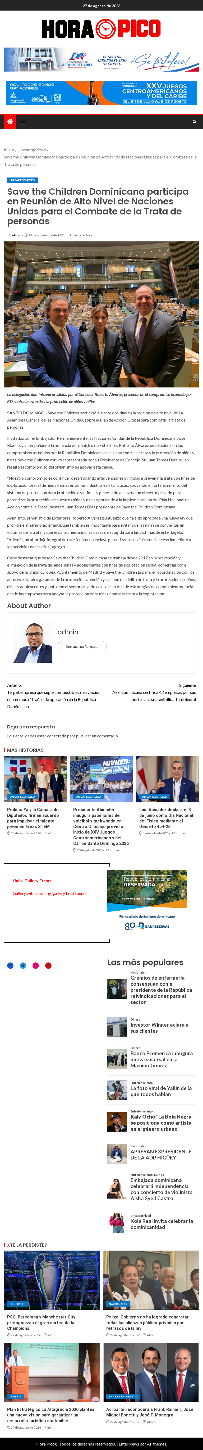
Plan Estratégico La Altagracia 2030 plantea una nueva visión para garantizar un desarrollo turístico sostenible (50, 1415)
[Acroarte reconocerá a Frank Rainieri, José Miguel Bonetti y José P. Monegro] (151, 1372)
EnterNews (129, 1443)
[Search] (194, 122)
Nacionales (118, 1304)
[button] (22, 121)
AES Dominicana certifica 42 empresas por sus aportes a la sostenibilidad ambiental (154, 692)
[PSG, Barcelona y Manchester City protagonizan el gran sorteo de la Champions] (52, 1280)
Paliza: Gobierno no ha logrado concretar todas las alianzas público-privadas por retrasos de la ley (147, 1323)
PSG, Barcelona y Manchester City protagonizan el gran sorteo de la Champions (41, 1323)
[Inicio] (10, 121)
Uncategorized (22, 180)
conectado (56, 735)
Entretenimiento (123, 1396)
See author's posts (82, 646)
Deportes (18, 1304)
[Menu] (22, 121)
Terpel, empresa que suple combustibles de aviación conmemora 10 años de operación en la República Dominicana (53, 695)
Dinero (15, 1396)
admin (16, 235)
